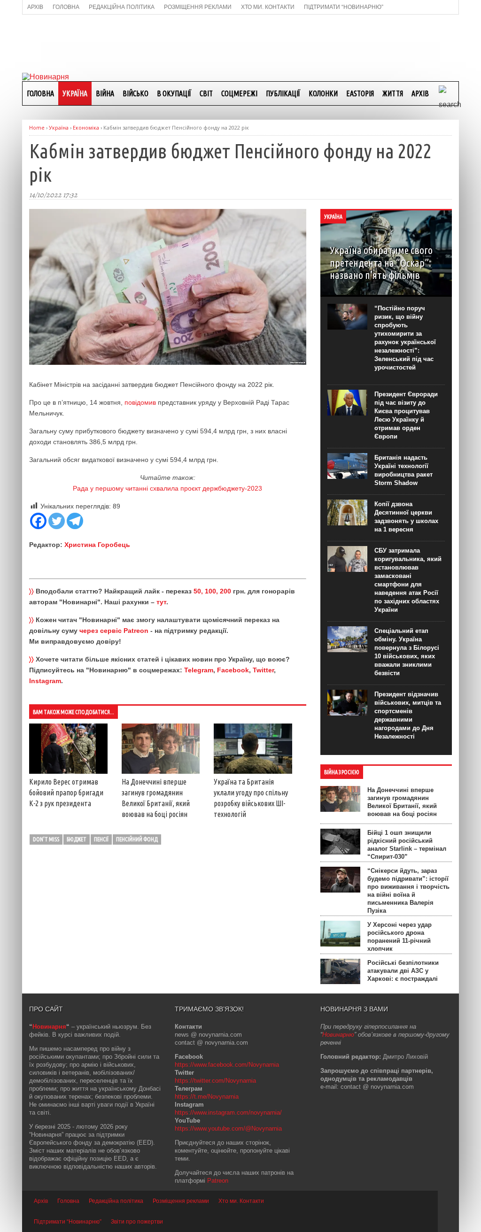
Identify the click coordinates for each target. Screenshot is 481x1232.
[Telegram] (75, 521)
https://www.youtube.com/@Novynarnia (228, 1128)
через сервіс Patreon (113, 630)
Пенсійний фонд (137, 839)
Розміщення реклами (181, 1201)
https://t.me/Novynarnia (207, 1096)
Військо (135, 93)
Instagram (45, 681)
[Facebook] (38, 521)
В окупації (174, 93)
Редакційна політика (116, 1201)
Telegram (198, 670)
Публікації (283, 93)
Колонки (323, 93)
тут (161, 602)
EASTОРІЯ (360, 93)
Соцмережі (239, 93)
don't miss (46, 839)
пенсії (101, 839)
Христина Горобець (97, 544)
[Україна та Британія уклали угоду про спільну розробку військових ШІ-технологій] (253, 771)
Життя (392, 93)
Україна (74, 93)
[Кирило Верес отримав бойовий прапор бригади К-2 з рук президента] (68, 771)
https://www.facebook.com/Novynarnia (227, 1064)
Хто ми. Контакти (241, 1201)
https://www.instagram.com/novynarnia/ (228, 1112)
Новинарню (338, 1034)
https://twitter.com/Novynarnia (215, 1080)
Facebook (233, 670)
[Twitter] (56, 521)
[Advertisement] (240, 43)
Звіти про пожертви (137, 1221)
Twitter (263, 670)
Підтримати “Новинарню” (67, 1221)
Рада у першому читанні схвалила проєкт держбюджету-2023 (167, 488)
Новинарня (49, 1026)
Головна (40, 93)
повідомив (140, 402)
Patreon (217, 1180)
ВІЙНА (105, 93)
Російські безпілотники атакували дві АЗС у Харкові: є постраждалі (403, 970)
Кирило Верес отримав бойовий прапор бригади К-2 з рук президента (66, 793)
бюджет (76, 839)
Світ (206, 93)
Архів (420, 93)
